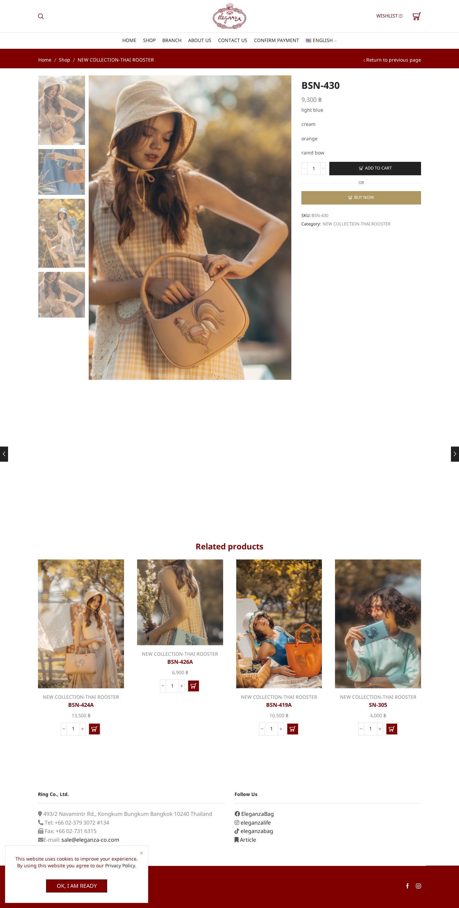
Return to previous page (393, 60)
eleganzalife (256, 823)
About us (199, 40)
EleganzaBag (257, 814)
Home (129, 40)
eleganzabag (257, 831)
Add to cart (378, 168)
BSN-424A (81, 705)
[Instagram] (418, 886)
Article (248, 840)
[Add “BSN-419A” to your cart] (292, 729)
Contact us (232, 40)
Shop (149, 40)
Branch (171, 40)
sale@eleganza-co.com (90, 840)
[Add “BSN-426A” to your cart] (193, 686)
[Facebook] (407, 886)
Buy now (364, 197)
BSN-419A (279, 705)
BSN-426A (180, 662)
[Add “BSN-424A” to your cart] (94, 729)
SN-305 (378, 705)
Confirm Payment (276, 40)
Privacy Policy (120, 865)
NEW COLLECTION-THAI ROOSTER (116, 60)
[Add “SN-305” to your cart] (391, 729)
